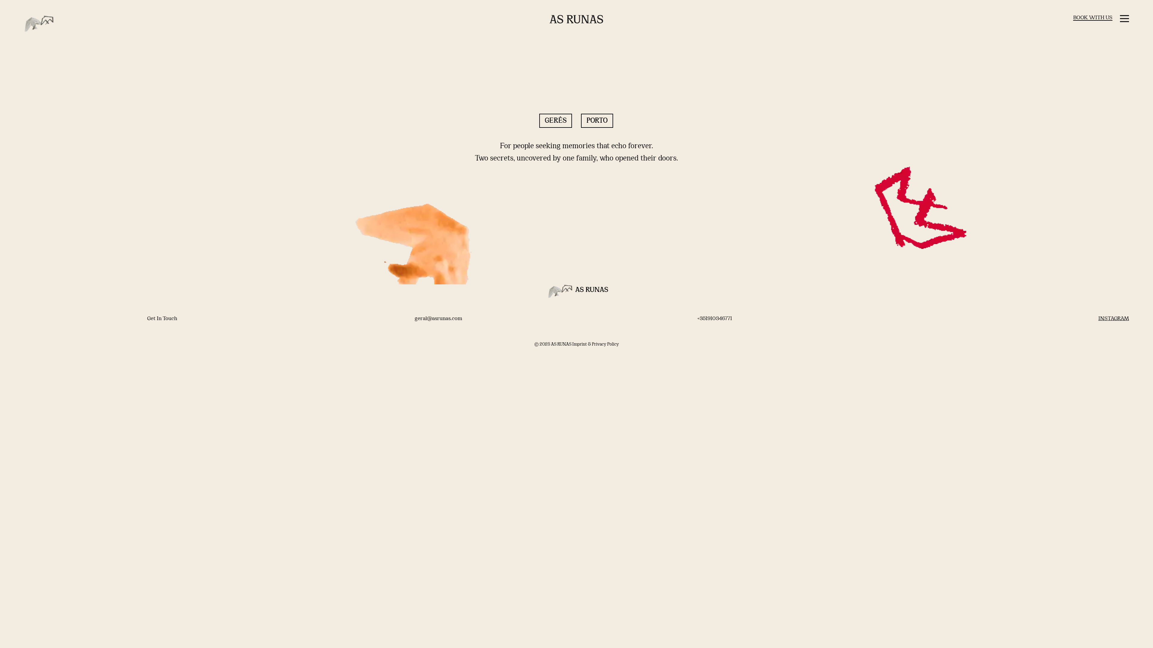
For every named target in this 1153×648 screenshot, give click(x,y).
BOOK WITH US (1092, 17)
